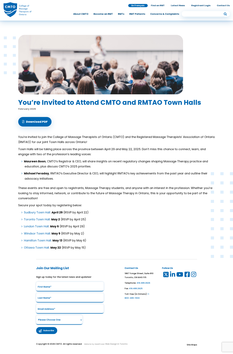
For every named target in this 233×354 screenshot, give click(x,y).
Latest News (178, 5)
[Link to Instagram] (194, 275)
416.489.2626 (143, 282)
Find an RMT (158, 5)
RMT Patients (137, 14)
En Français (138, 5)
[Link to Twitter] (165, 275)
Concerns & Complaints (164, 14)
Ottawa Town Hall (36, 248)
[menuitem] (81, 14)
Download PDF (37, 122)
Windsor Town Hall (37, 233)
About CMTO (80, 14)
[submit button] (225, 13)
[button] (35, 122)
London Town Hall (36, 226)
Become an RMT (103, 14)
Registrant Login (200, 5)
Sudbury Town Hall (37, 212)
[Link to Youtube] (180, 275)
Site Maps (192, 344)
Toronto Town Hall (37, 219)
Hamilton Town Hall (37, 240)
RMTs (121, 14)
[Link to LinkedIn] (172, 275)
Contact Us (223, 5)
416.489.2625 (135, 288)
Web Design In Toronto (116, 344)
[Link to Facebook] (187, 275)
